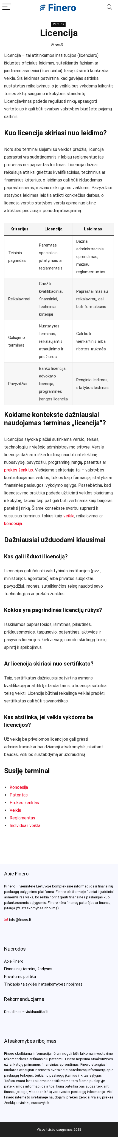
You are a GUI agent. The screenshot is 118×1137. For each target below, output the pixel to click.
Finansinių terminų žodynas (28, 969)
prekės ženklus (18, 470)
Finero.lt (57, 44)
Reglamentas (22, 817)
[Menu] (6, 7)
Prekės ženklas (24, 802)
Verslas (58, 24)
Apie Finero (13, 961)
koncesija (13, 523)
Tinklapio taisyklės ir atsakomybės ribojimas (43, 984)
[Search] (109, 7)
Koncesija (19, 787)
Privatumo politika (20, 976)
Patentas (19, 795)
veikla (68, 515)
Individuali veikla (25, 825)
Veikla (15, 810)
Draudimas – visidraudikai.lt (26, 1012)
